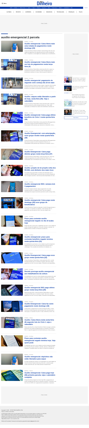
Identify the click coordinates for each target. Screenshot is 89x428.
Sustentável (66, 7)
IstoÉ (11, 7)
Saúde (29, 7)
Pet (71, 7)
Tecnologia (60, 12)
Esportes (44, 7)
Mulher (60, 7)
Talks (80, 12)
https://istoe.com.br (6, 418)
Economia (39, 12)
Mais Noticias (76, 117)
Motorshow (54, 7)
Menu (49, 7)
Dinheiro (16, 7)
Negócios (49, 12)
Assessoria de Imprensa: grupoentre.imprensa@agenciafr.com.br (25, 421)
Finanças (71, 12)
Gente (33, 7)
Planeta (38, 7)
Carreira (28, 12)
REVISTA (18, 12)
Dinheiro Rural (23, 7)
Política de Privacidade (6, 421)
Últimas (9, 12)
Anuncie (86, 7)
